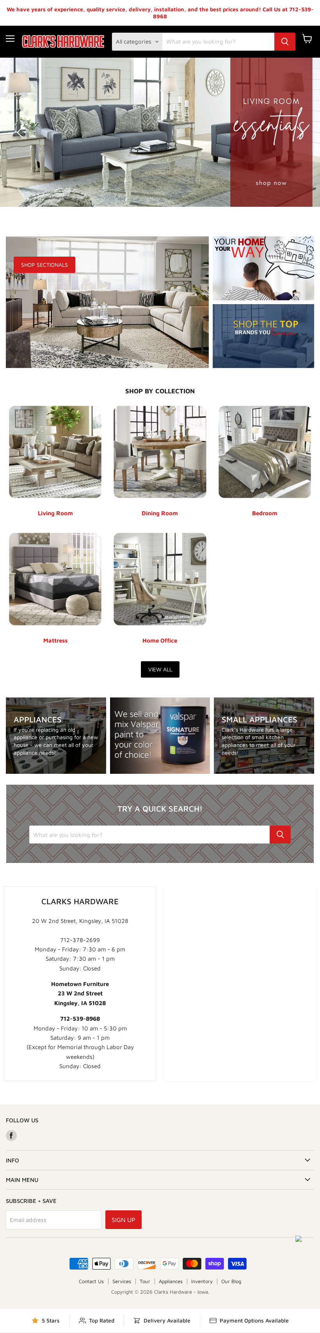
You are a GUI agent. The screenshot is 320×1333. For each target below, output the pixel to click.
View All (160, 669)
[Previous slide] (21, 132)
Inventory (202, 1281)
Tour (145, 1281)
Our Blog (231, 1281)
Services (121, 1281)
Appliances (171, 1281)
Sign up (123, 1219)
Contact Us (91, 1281)
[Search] (284, 42)
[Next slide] (298, 132)
